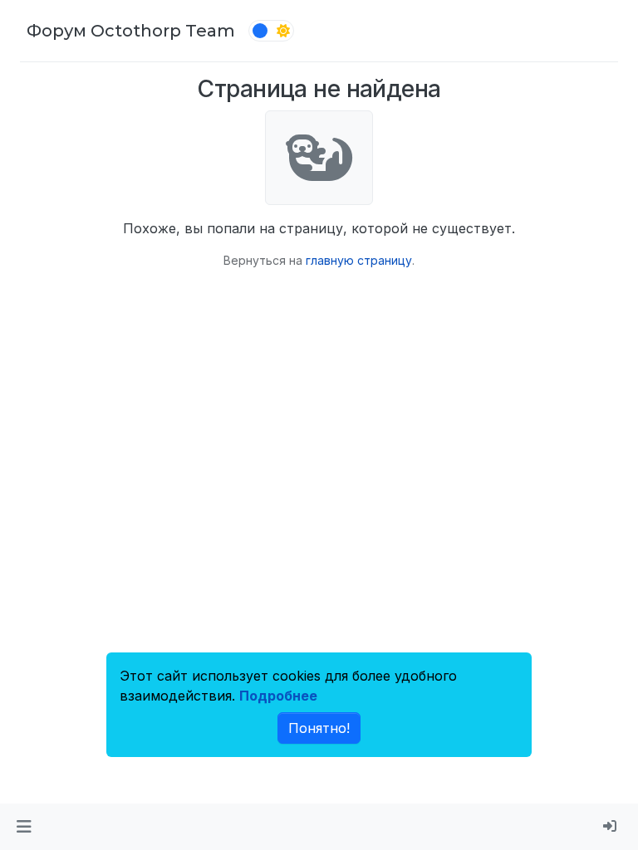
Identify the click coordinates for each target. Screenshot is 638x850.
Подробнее (278, 695)
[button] (24, 826)
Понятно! (319, 728)
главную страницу (359, 260)
